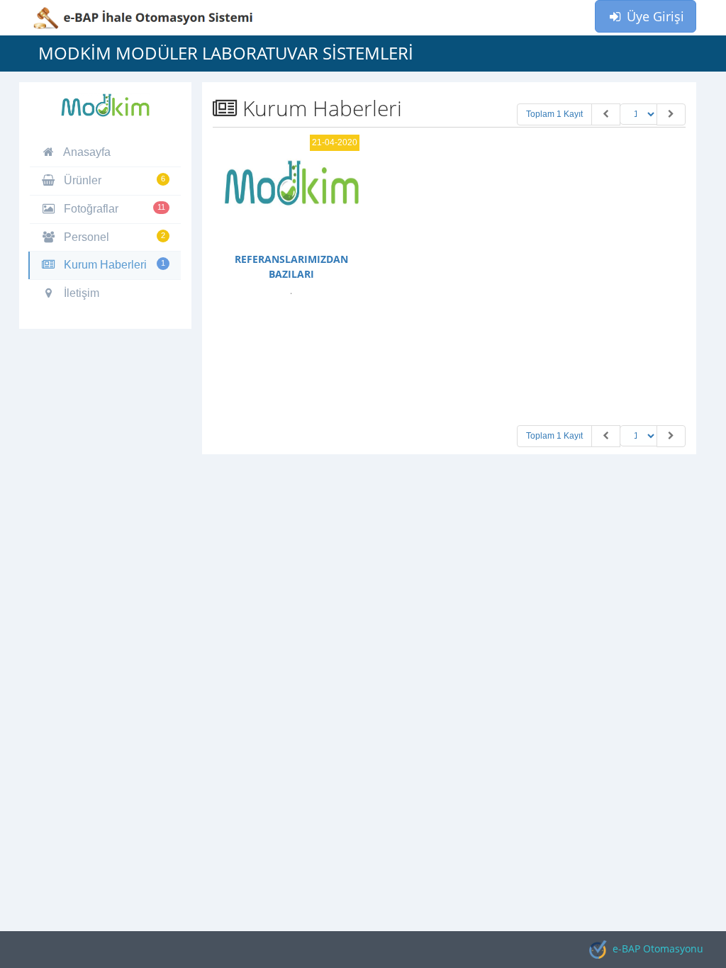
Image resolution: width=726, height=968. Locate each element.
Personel (113, 237)
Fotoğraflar (113, 209)
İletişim (80, 293)
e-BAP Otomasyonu (656, 948)
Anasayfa (86, 152)
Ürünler (113, 180)
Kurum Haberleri (113, 265)
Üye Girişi (653, 16)
